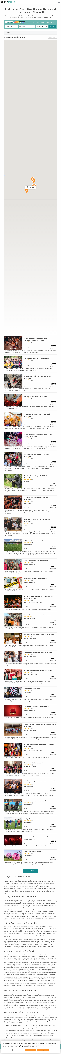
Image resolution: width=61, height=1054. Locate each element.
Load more (30, 871)
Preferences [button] (34, 1046)
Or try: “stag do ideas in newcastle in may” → (44, 22)
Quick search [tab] (9, 22)
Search (52, 26)
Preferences (18, 1050)
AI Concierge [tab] (19, 22)
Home (5, 4)
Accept (42, 1050)
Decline (30, 1050)
